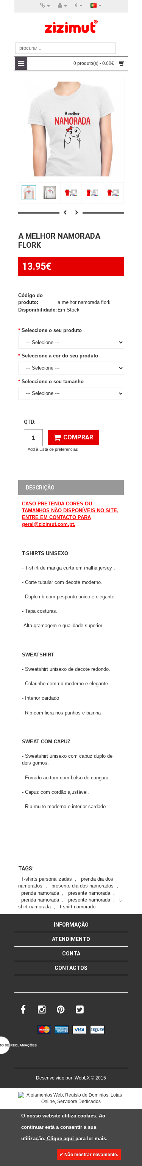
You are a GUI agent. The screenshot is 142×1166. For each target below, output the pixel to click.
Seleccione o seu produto (52, 330)
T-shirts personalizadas (46, 879)
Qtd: (30, 422)
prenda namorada (40, 893)
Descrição (40, 488)
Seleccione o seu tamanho (53, 381)
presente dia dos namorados (82, 886)
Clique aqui (60, 1138)
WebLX (82, 1078)
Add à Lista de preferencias (53, 449)
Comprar (78, 437)
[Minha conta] (62, 5)
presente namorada (89, 893)
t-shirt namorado (77, 907)
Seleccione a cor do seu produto (60, 356)
